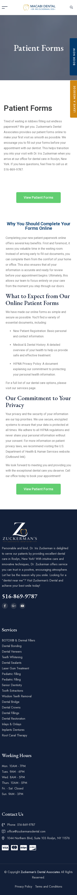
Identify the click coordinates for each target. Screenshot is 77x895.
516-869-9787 (19, 596)
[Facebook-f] (5, 606)
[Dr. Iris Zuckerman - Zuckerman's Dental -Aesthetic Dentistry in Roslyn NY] (39, 7)
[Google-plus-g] (14, 606)
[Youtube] (22, 606)
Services (9, 630)
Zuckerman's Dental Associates (40, 872)
